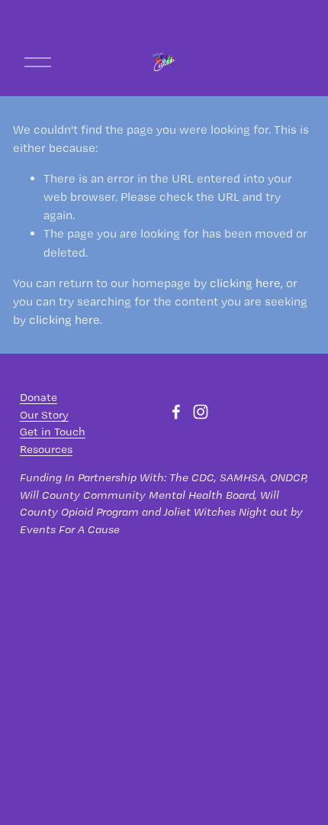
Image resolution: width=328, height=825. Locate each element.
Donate (38, 397)
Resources (46, 449)
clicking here (245, 283)
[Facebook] (176, 411)
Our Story (44, 415)
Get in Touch (52, 431)
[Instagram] (200, 411)
